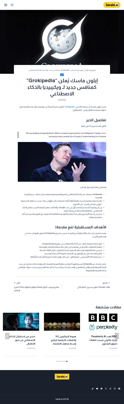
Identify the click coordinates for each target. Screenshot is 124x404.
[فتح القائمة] (6, 4)
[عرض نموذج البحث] (12, 5)
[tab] (66, 361)
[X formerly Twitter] (106, 388)
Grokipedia (69, 107)
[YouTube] (97, 388)
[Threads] (110, 388)
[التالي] (7, 336)
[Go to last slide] (117, 336)
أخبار (62, 75)
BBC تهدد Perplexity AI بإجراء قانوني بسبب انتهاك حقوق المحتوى (103, 340)
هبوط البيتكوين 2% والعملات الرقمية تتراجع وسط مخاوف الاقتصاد (63, 340)
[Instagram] (115, 388)
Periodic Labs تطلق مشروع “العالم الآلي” (93, 285)
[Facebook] (119, 388)
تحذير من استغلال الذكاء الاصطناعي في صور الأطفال (22, 340)
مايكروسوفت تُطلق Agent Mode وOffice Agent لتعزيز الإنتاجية (36, 287)
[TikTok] (92, 388)
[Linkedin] (101, 388)
